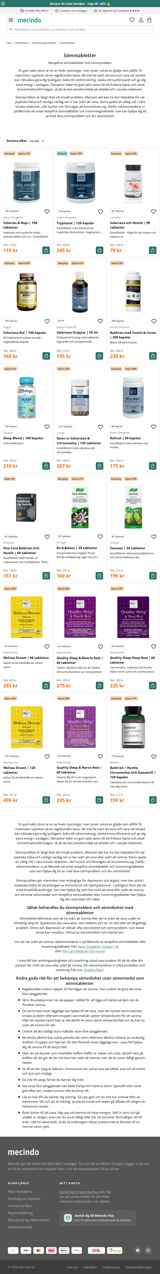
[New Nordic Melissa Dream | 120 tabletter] (26, 727)
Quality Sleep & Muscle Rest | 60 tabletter (80, 660)
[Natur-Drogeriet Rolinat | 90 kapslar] (133, 397)
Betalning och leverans (24, 1198)
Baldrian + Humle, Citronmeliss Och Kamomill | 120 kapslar (133, 772)
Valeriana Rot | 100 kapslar (24, 332)
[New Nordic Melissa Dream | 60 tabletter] (26, 617)
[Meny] (11, 20)
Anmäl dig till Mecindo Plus (79, 1192)
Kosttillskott (21, 42)
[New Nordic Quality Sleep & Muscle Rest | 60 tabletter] (80, 617)
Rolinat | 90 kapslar (125, 438)
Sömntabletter (67, 42)
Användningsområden (44, 42)
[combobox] (80, 29)
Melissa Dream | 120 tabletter (19, 770)
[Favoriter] (132, 20)
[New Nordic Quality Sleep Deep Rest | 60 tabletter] (133, 617)
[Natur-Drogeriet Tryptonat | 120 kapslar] (80, 182)
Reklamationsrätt (20, 1227)
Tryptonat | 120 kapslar (75, 223)
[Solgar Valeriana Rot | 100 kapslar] (26, 292)
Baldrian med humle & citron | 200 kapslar (133, 334)
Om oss (73, 1267)
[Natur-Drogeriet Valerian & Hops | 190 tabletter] (26, 182)
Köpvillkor (90, 1267)
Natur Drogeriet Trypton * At (98, 946)
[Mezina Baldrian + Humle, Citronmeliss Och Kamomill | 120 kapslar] (133, 727)
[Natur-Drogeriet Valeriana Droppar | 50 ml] (80, 292)
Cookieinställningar (138, 1267)
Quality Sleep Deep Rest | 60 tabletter (132, 660)
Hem (9, 42)
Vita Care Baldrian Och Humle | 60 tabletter (21, 550)
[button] (149, 20)
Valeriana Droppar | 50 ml (77, 332)
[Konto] (141, 20)
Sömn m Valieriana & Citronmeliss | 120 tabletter (79, 440)
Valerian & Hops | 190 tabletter (20, 225)
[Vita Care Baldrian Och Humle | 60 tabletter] (26, 507)
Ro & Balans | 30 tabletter (77, 548)
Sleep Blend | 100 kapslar (23, 438)
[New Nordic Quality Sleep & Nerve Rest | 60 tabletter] (80, 727)
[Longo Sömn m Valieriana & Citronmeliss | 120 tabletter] (80, 397)
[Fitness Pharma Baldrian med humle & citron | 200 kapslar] (133, 292)
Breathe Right (94, 970)
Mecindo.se (27, 1267)
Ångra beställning (20, 1213)
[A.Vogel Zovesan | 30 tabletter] (133, 507)
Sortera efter (17, 141)
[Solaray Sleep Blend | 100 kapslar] (26, 397)
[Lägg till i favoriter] (47, 211)
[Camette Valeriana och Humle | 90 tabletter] (133, 182)
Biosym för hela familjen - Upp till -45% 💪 (80, 4)
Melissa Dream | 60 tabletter (26, 658)
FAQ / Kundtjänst (20, 1191)
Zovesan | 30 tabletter (127, 548)
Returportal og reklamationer (29, 1220)
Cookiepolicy (111, 1267)
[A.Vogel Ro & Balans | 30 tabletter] (80, 507)
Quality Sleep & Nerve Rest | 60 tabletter (79, 769)
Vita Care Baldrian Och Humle (83, 951)
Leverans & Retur (20, 1206)
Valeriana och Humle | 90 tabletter (130, 225)
